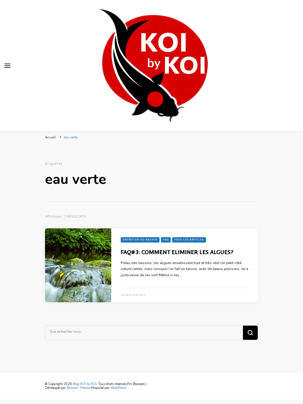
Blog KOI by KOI (85, 384)
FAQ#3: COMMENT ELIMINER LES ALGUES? (177, 252)
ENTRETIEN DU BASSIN (140, 239)
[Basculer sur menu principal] (7, 66)
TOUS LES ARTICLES (189, 239)
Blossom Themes (79, 388)
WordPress (118, 388)
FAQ (166, 239)
